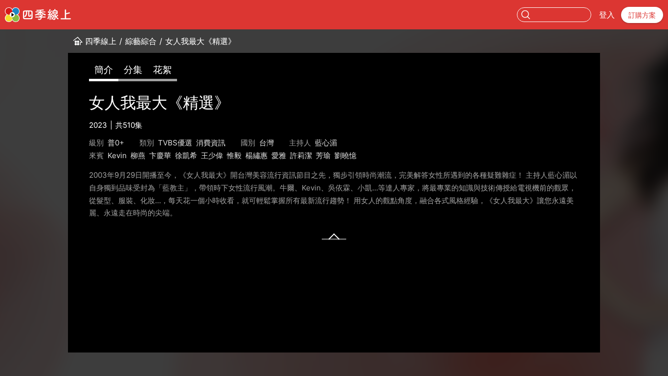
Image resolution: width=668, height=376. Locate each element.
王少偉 (212, 155)
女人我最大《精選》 (200, 41)
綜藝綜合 (140, 41)
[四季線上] (38, 14)
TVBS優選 (175, 142)
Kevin (117, 155)
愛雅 (278, 155)
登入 (607, 15)
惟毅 (234, 155)
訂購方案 (642, 15)
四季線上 (100, 41)
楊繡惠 (256, 155)
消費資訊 (210, 142)
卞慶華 (160, 155)
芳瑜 (323, 155)
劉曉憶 (345, 155)
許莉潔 (301, 155)
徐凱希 (186, 155)
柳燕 (138, 155)
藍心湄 (326, 142)
